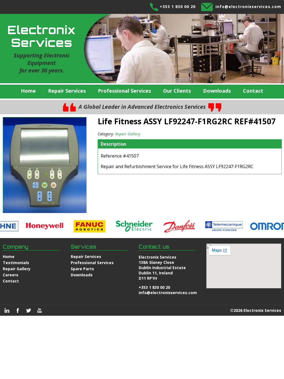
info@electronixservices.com (248, 6)
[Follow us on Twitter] (28, 310)
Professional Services (124, 90)
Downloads (217, 90)
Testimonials (16, 262)
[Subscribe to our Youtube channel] (39, 310)
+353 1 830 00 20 (178, 6)
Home (28, 90)
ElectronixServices (41, 36)
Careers (10, 274)
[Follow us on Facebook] (18, 310)
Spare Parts (82, 268)
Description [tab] (113, 144)
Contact (253, 90)
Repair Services (67, 90)
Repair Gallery (127, 134)
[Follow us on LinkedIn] (7, 310)
